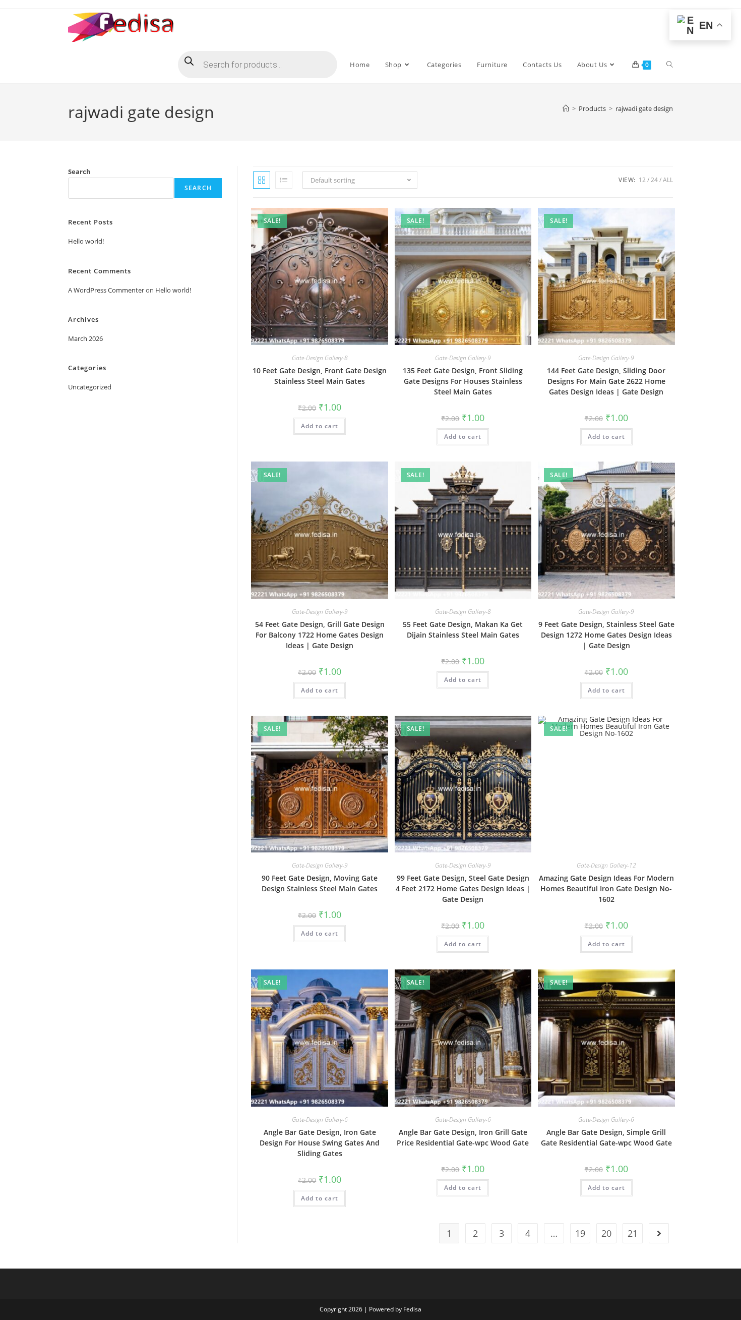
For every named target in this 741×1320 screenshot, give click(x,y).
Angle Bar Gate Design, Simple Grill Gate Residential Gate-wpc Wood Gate (606, 1137)
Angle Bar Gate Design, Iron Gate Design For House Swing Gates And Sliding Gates (320, 1142)
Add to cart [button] (319, 426)
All (668, 180)
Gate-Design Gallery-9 (463, 358)
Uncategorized (89, 386)
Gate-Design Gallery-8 (320, 358)
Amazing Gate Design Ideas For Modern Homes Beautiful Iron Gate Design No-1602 (606, 888)
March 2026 (85, 338)
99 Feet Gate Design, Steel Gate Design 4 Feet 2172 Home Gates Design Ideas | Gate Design (463, 888)
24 (654, 180)
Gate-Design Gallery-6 (320, 1119)
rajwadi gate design (644, 108)
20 (606, 1233)
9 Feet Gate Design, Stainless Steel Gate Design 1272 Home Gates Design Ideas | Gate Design (606, 634)
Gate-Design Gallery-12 (606, 865)
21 (633, 1233)
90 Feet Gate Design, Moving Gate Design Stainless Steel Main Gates (320, 883)
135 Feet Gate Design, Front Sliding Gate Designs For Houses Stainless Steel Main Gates (463, 381)
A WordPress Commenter (106, 290)
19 (580, 1233)
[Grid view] (261, 180)
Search (79, 171)
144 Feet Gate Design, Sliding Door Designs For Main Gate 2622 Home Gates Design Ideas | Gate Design (606, 381)
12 (642, 180)
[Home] (566, 108)
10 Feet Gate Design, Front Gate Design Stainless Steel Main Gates (320, 376)
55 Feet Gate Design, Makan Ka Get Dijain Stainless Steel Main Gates (463, 629)
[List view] (283, 180)
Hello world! (86, 241)
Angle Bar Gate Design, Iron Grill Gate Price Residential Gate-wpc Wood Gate (463, 1137)
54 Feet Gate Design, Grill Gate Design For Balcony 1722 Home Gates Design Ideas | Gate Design (320, 634)
